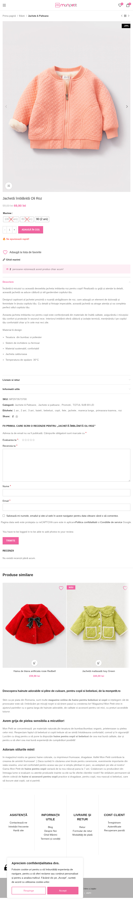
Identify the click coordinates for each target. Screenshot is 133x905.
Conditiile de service (111, 522)
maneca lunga (86, 410)
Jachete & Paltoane (38, 16)
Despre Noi (50, 831)
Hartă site (18, 830)
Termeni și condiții (50, 838)
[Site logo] (66, 5)
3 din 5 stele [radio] (28, 440)
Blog (50, 827)
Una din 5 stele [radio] (23, 440)
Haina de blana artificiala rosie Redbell (35, 671)
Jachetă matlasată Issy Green (98, 671)
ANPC (88, 893)
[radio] (11, 219)
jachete (72, 410)
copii (57, 410)
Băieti (22, 16)
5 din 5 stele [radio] (33, 440)
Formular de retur (82, 831)
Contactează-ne (18, 822)
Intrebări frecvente (18, 826)
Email (6, 500)
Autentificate (114, 826)
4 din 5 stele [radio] (31, 440)
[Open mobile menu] (4, 5)
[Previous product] (121, 16)
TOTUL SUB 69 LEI (83, 404)
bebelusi (48, 410)
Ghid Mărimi (50, 834)
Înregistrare (114, 822)
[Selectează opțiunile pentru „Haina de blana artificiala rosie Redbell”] (35, 663)
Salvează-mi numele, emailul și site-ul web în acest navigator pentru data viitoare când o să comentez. (62, 515)
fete (64, 410)
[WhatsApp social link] (17, 416)
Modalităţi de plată (82, 834)
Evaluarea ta (10, 440)
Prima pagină (9, 16)
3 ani (31, 410)
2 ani (23, 410)
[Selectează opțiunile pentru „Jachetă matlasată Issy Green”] (99, 663)
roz (120, 410)
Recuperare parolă (114, 830)
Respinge (29, 890)
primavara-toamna (106, 410)
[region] (45, 877)
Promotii (66, 404)
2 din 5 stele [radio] (25, 440)
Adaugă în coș (31, 229)
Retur (82, 827)
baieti (39, 410)
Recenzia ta (10, 445)
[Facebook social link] (13, 416)
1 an (16, 410)
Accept (62, 890)
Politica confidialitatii (86, 522)
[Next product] (128, 16)
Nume (7, 486)
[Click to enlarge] (8, 185)
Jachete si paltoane (49, 404)
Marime (7, 213)
